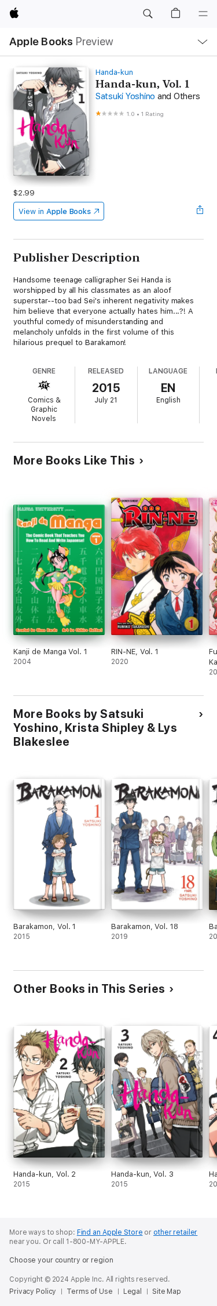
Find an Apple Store (110, 1232)
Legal (132, 1291)
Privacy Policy (32, 1291)
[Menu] (203, 14)
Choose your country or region (61, 1260)
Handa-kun (114, 72)
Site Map (166, 1291)
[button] (147, 14)
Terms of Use (90, 1291)
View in (55, 211)
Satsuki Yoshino (125, 96)
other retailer (175, 1232)
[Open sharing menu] (200, 211)
